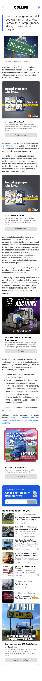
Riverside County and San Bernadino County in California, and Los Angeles (20, 420)
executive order (9, 146)
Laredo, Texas (15, 418)
